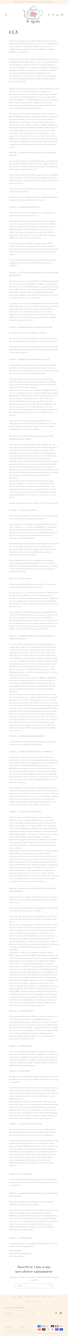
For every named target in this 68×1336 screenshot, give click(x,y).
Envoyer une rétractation (34, 1301)
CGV (20, 1297)
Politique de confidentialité (32, 1297)
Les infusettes (41, 1333)
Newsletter (51, 1297)
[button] (6, 15)
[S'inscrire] (50, 1285)
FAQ (44, 1297)
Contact (14, 1297)
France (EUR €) (11, 1331)
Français (25, 1331)
